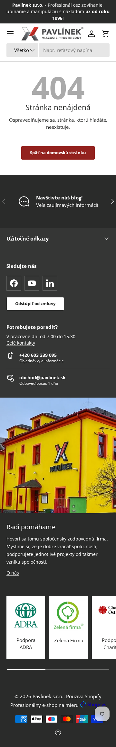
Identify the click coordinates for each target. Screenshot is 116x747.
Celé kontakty (20, 343)
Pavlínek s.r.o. (48, 696)
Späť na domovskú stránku (58, 152)
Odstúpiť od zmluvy (35, 303)
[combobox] (58, 50)
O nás (12, 573)
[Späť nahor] (58, 733)
